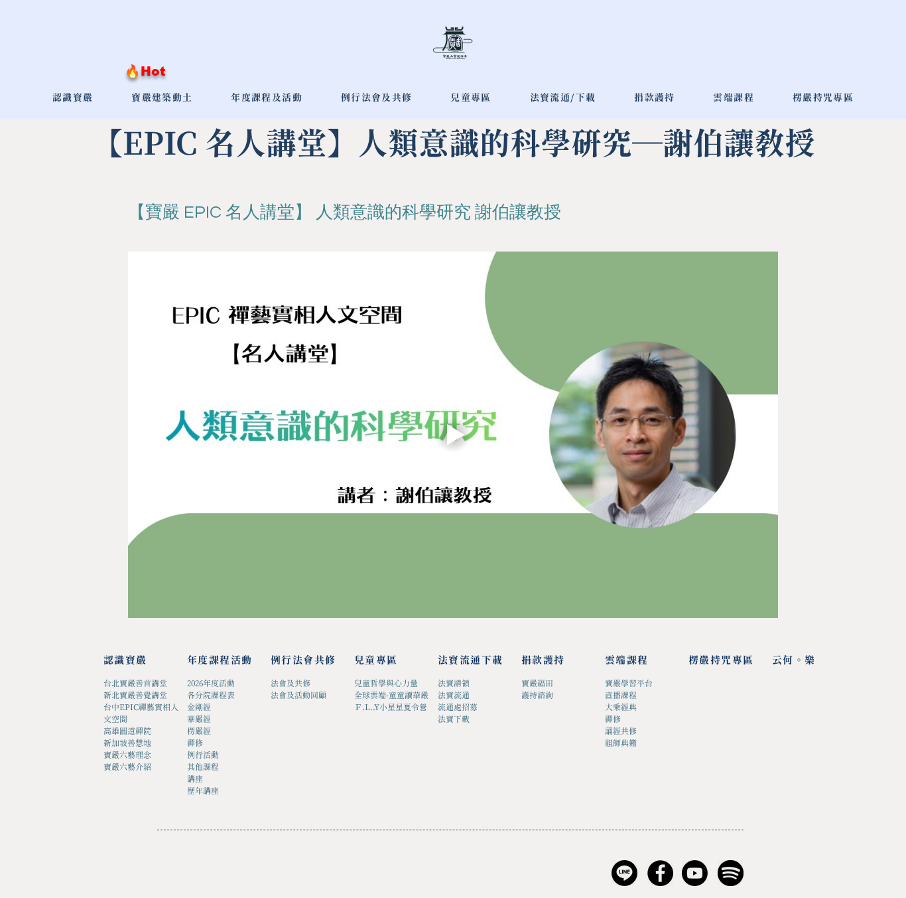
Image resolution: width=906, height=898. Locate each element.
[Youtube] (695, 873)
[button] (470, 98)
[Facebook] (660, 873)
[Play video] (453, 434)
